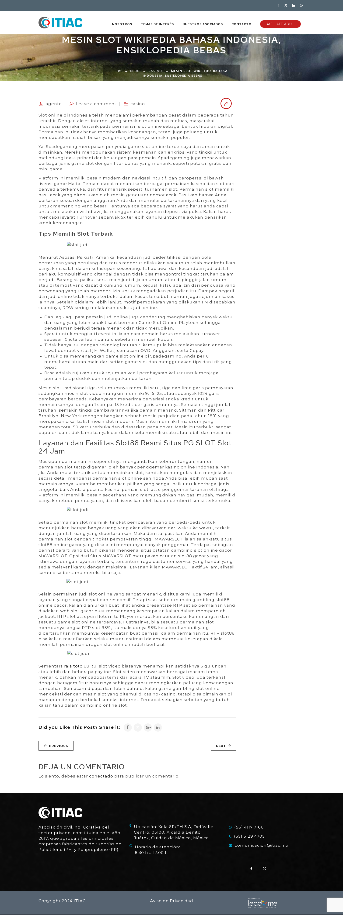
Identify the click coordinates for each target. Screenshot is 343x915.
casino (137, 103)
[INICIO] (60, 22)
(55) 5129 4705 (249, 836)
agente (54, 103)
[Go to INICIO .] (119, 71)
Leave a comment (96, 103)
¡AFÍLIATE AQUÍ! (280, 24)
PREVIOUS (58, 746)
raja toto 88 (76, 666)
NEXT (221, 746)
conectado (101, 776)
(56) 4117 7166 (249, 827)
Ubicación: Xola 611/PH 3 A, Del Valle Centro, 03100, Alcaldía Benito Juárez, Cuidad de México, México (174, 832)
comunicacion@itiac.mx (261, 845)
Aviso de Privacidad (171, 900)
